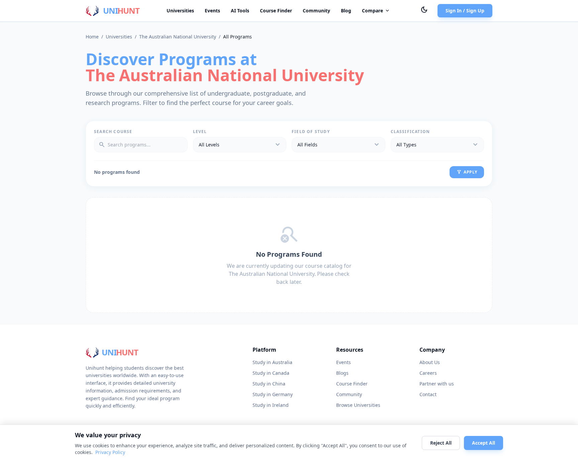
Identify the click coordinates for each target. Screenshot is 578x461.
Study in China (269, 383)
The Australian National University (177, 36)
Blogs (342, 373)
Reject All (441, 443)
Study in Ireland (271, 405)
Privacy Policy (110, 452)
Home (92, 36)
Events (212, 10)
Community (316, 10)
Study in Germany (273, 394)
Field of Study (311, 131)
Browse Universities (358, 405)
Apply (466, 172)
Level (200, 131)
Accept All (483, 443)
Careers (428, 373)
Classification (410, 131)
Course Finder (276, 10)
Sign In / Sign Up (465, 10)
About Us (429, 362)
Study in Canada (271, 373)
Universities (180, 10)
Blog (346, 10)
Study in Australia (272, 362)
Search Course (113, 131)
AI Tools (240, 10)
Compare (376, 10)
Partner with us (436, 383)
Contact (428, 394)
